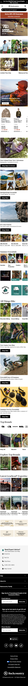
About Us (3, 581)
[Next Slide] (27, 2)
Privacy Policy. (19, 623)
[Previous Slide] (1, 2)
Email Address (6, 598)
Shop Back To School (8, 166)
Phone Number (6, 627)
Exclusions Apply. (5, 615)
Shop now (5, 198)
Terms (14, 623)
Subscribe (22, 601)
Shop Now (5, 350)
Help (1, 576)
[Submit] (2, 9)
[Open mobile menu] (2, 6)
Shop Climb (5, 230)
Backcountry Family (6, 586)
